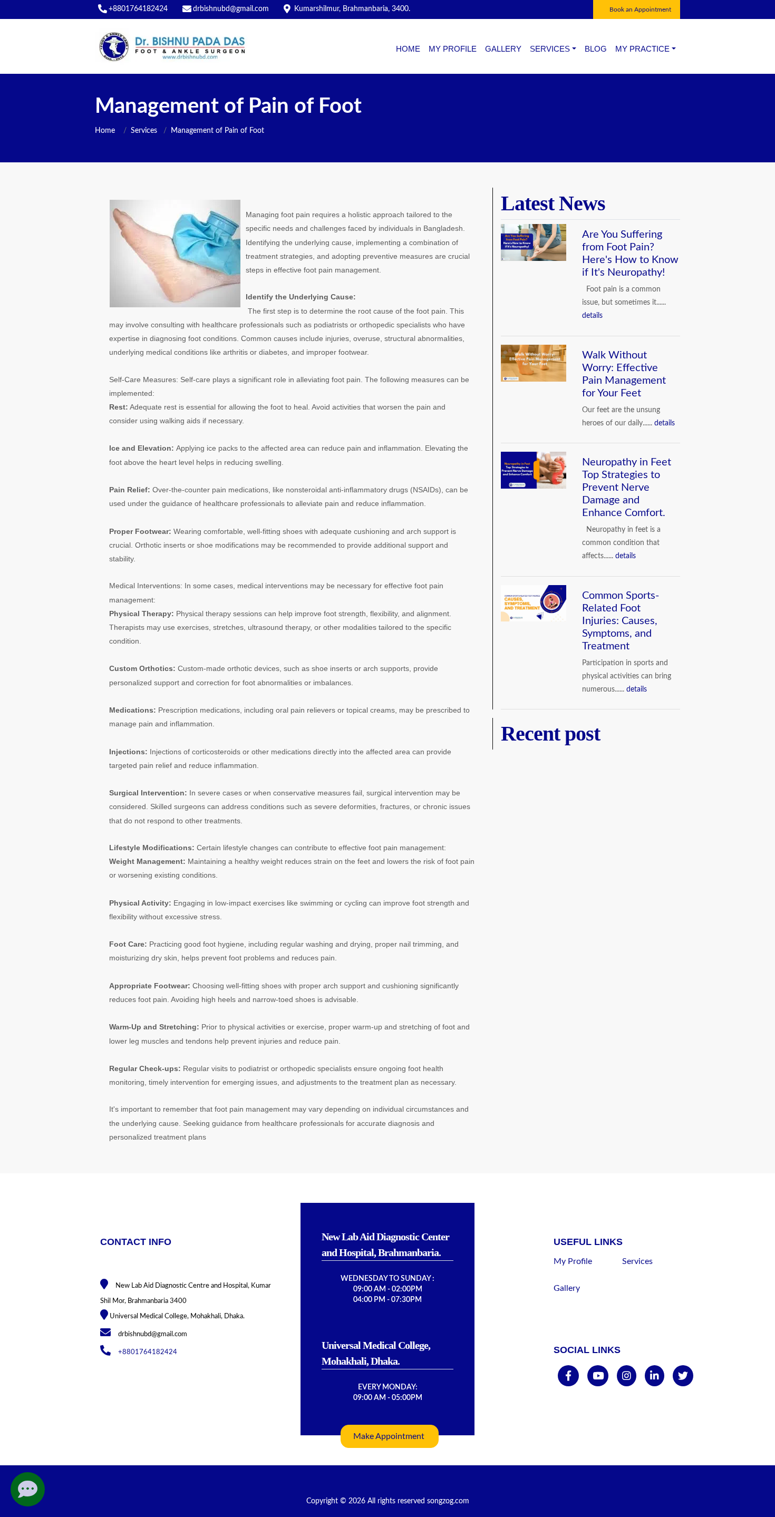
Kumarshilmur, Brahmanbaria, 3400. (352, 9)
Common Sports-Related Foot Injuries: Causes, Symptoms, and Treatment (620, 620)
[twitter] (683, 1377)
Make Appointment (388, 1436)
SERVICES (550, 48)
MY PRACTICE (642, 48)
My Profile (453, 48)
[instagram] (626, 1377)
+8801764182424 (138, 9)
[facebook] (568, 1377)
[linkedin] (654, 1377)
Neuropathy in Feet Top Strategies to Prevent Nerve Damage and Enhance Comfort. (626, 487)
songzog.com (448, 1501)
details (592, 315)
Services (144, 130)
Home (408, 48)
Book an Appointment (640, 9)
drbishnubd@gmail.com (231, 9)
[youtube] (598, 1377)
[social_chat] (28, 1489)
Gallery (503, 48)
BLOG (596, 48)
